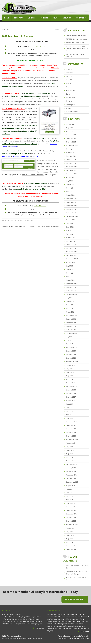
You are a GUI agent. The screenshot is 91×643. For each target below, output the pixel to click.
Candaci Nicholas (72, 571)
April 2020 (69, 308)
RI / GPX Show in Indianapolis (76, 39)
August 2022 (70, 220)
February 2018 (71, 386)
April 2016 (69, 457)
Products (18, 18)
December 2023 (71, 163)
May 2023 (69, 188)
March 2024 (70, 152)
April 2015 (69, 500)
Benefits (44, 18)
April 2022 (69, 234)
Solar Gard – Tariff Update (75, 43)
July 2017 (69, 404)
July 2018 (69, 369)
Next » (57, 29)
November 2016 (71, 432)
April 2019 (69, 344)
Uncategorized (71, 105)
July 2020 (69, 298)
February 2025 (71, 135)
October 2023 (71, 170)
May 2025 (69, 128)
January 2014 (71, 549)
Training (69, 101)
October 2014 (71, 521)
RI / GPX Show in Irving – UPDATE (75, 55)
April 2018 (69, 379)
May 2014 (69, 539)
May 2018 (69, 376)
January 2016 (71, 468)
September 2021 (72, 259)
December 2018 (71, 354)
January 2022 (71, 245)
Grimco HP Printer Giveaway (76, 35)
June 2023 (70, 184)
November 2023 (71, 167)
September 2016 (72, 439)
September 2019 (72, 333)
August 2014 (70, 528)
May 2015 (69, 496)
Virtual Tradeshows (73, 112)
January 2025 (71, 138)
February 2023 (71, 198)
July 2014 (69, 532)
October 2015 (71, 478)
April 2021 (69, 276)
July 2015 (69, 489)
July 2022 (69, 223)
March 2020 (70, 312)
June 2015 (70, 493)
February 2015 (71, 507)
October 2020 (71, 291)
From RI (32, 220)
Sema (68, 94)
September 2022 (72, 216)
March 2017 (70, 418)
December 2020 (71, 284)
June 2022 (70, 227)
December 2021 (71, 248)
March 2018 (70, 383)
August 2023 (70, 177)
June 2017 (70, 408)
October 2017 (71, 397)
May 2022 (69, 230)
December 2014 (71, 514)
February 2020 (71, 315)
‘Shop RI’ (13, 146)
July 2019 (69, 337)
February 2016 (71, 464)
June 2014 (70, 535)
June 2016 (70, 450)
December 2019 (71, 322)
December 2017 (71, 393)
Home (6, 18)
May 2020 (69, 305)
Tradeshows (70, 97)
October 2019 (71, 330)
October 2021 (71, 255)
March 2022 (70, 237)
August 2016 (70, 443)
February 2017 (71, 422)
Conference (70, 73)
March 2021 (70, 280)
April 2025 (69, 131)
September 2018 (72, 361)
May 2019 (69, 340)
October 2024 (71, 142)
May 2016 (69, 454)
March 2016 (70, 461)
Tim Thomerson (18, 220)
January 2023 (71, 202)
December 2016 (71, 429)
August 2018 (70, 365)
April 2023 (69, 191)
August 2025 (70, 124)
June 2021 (70, 269)
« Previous (5, 29)
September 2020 (72, 294)
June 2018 (70, 372)
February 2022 (71, 241)
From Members (71, 80)
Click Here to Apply (75, 599)
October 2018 (71, 358)
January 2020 (71, 319)
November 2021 (71, 252)
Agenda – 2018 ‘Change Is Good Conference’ (44, 226)
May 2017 (69, 411)
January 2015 (71, 510)
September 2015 (72, 482)
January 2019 (71, 351)
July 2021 (69, 266)
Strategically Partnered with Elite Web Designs (74, 638)
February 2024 (71, 156)
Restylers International (14, 636)
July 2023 (69, 181)
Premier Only (70, 90)
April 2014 (69, 542)
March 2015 (70, 503)
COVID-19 (69, 76)
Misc (67, 87)
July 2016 (69, 446)
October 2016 (71, 436)
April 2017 (69, 415)
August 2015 (70, 485)
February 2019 (71, 347)
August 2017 (70, 400)
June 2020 (70, 301)
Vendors (31, 18)
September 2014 (72, 524)
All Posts (26, 220)
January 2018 (71, 390)
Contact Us (81, 18)
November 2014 (71, 517)
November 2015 (71, 475)
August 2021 (70, 262)
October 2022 (71, 213)
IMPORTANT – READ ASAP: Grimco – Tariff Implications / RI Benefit (77, 48)
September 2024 (72, 145)
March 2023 (70, 195)
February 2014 (71, 546)
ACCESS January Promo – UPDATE (14, 226)
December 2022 (71, 206)
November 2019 (71, 326)
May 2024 (69, 149)
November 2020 (71, 287)
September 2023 (72, 174)
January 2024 (71, 160)
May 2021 (69, 273)
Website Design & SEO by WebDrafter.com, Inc (73, 636)
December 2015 (71, 471)
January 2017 (71, 425)
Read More (40, 628)
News (55, 18)
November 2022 (71, 209)
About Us (67, 18)
